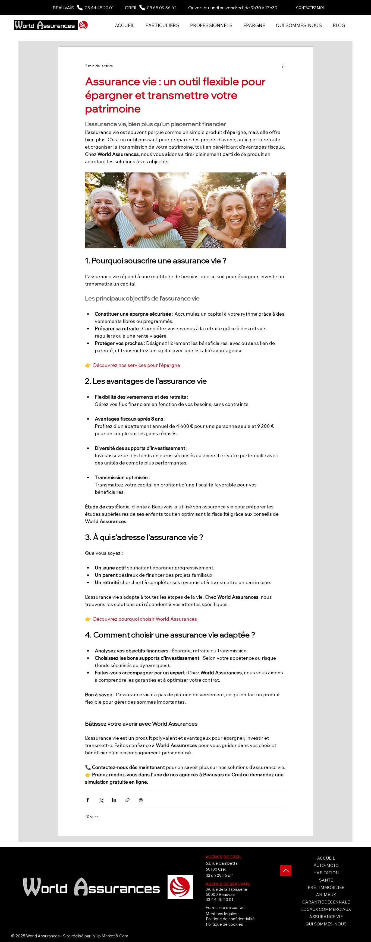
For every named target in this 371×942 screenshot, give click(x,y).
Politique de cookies (224, 924)
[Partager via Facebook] (87, 800)
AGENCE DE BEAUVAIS (228, 884)
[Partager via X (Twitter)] (100, 800)
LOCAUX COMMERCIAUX (326, 909)
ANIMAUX (326, 894)
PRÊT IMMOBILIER (326, 887)
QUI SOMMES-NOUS (326, 924)
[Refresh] (285, 870)
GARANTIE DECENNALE (326, 902)
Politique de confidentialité (230, 918)
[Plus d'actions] (282, 66)
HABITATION (326, 872)
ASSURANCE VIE (326, 916)
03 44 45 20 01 (99, 7)
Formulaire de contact (226, 907)
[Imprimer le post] (140, 800)
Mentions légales (221, 913)
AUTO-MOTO (326, 865)
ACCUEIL (326, 858)
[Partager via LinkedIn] (114, 800)
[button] (162, 25)
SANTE (326, 880)
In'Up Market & (104, 935)
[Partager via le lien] (127, 800)
